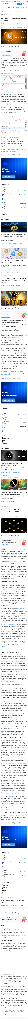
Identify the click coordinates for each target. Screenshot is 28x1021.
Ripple (21, 352)
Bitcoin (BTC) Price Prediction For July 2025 (16, 149)
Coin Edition (12, 151)
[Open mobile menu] (26, 4)
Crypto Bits (8, 905)
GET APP (19, 3)
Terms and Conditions (8, 1011)
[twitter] (6, 46)
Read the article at (9, 155)
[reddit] (9, 46)
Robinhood (15, 905)
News (2, 14)
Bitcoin (2, 23)
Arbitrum (21, 905)
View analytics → (5, 55)
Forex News (3, 243)
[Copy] (18, 46)
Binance (3, 905)
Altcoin (18, 270)
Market (7, 23)
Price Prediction (19, 23)
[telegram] (12, 46)
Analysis (13, 23)
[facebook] (15, 46)
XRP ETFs (18, 285)
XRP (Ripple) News (10, 285)
